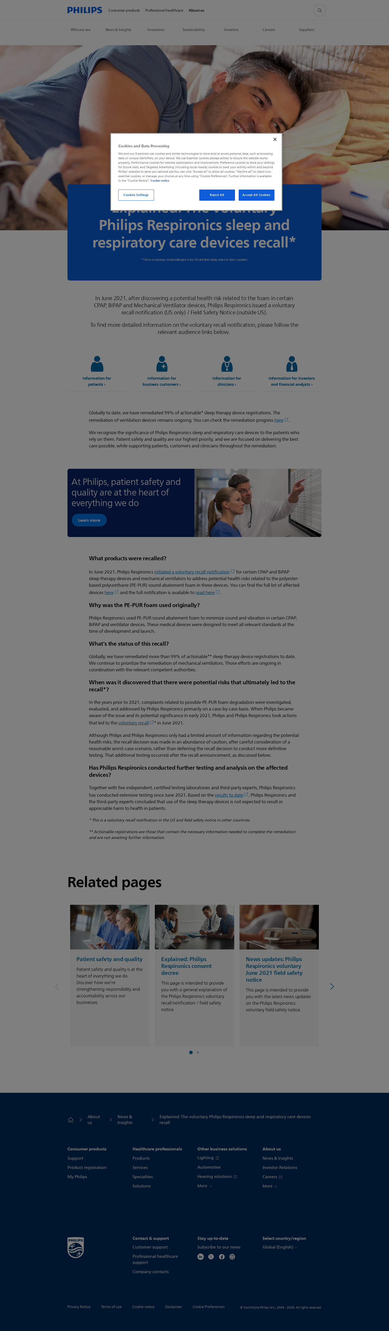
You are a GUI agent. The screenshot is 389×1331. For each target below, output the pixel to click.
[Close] (275, 139)
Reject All (217, 195)
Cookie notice (160, 180)
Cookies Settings (136, 195)
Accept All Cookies (256, 195)
